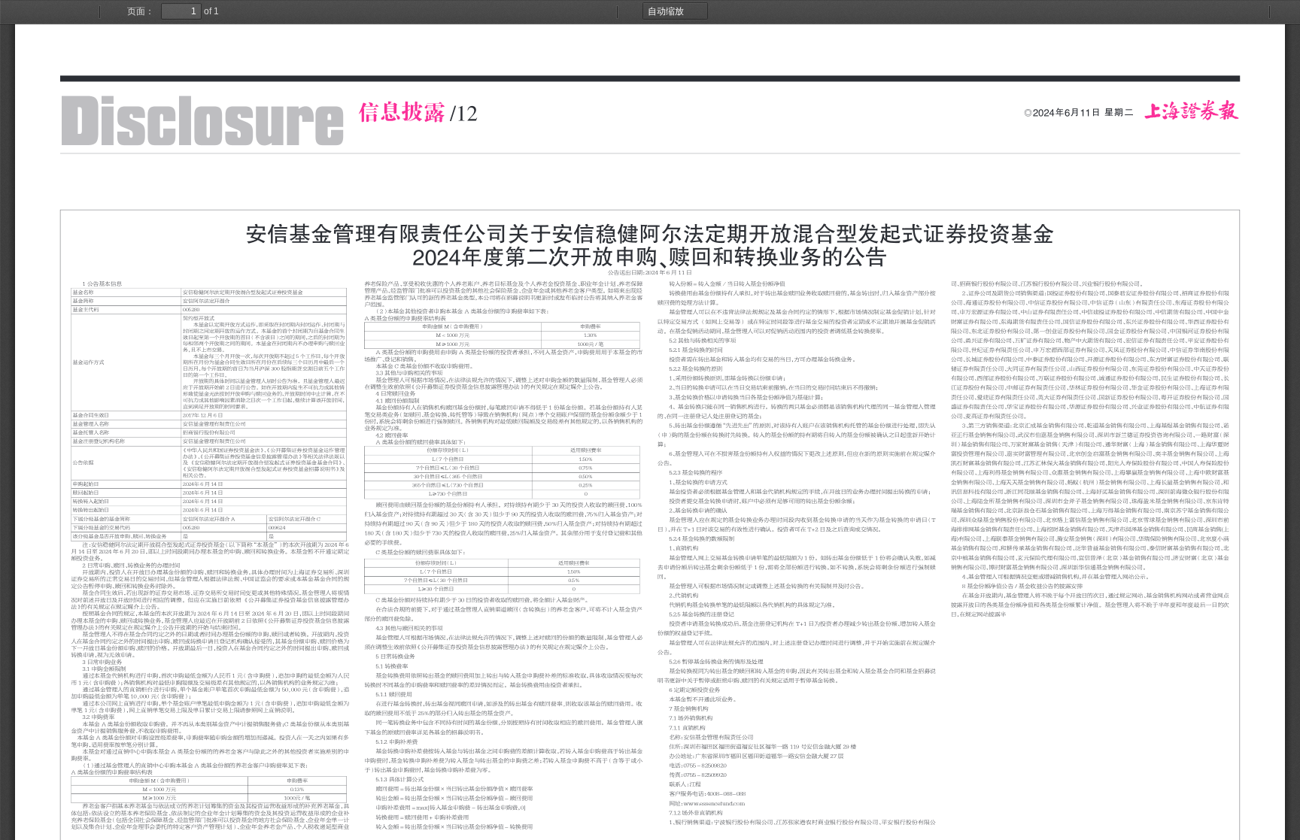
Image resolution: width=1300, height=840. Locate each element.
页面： (140, 11)
